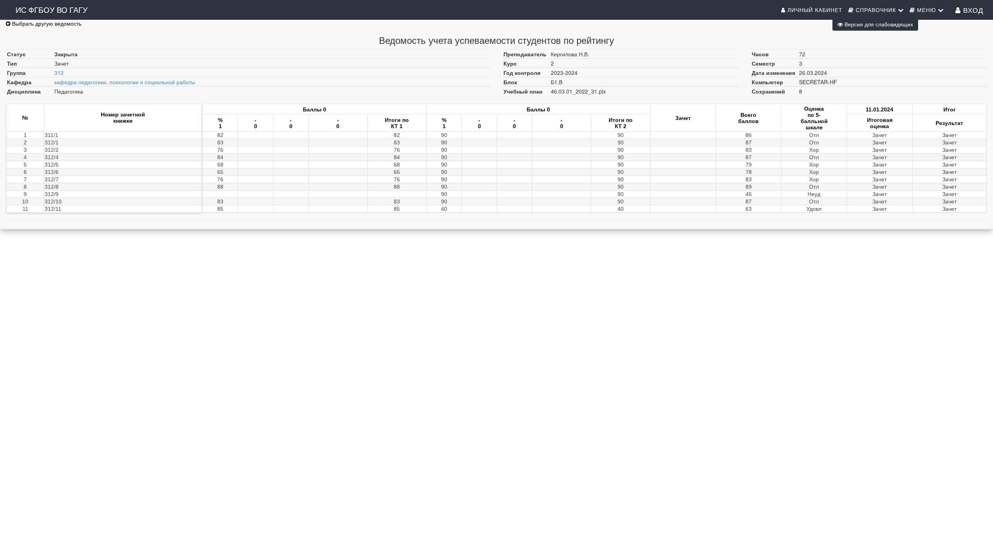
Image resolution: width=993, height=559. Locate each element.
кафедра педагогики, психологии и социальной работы (124, 82)
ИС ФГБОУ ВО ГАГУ (52, 9)
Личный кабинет (813, 10)
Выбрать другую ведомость (45, 23)
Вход (972, 10)
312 (59, 72)
